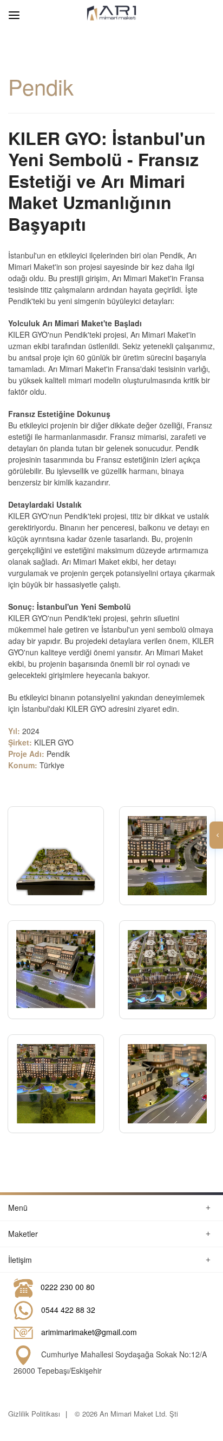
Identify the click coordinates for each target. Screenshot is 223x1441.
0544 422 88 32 (68, 1309)
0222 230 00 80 (68, 1286)
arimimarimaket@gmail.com (89, 1331)
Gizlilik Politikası (34, 1413)
